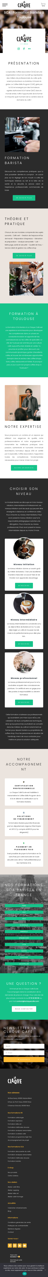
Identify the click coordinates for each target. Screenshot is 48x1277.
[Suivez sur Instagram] (18, 49)
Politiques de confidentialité (18, 1226)
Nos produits (12, 1172)
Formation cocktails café (17, 1134)
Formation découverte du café (19, 1151)
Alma (21, 860)
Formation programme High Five (20, 1137)
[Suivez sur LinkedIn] (20, 1246)
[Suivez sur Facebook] (24, 49)
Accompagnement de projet (18, 1140)
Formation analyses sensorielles (19, 1130)
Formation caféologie (16, 1117)
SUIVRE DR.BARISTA (24, 468)
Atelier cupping (13, 1190)
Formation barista (14, 1161)
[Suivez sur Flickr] (29, 49)
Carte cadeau (13, 1176)
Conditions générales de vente (19, 1222)
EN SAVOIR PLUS (24, 198)
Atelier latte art (13, 1193)
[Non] (45, 1270)
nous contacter (24, 1009)
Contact (11, 1232)
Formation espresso (15, 1121)
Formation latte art (14, 1124)
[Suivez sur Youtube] (25, 1246)
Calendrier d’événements (17, 1208)
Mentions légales (14, 1229)
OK (25, 1274)
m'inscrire (24, 586)
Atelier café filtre (14, 1187)
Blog (9, 1211)
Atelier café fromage (15, 1197)
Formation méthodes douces (18, 1127)
